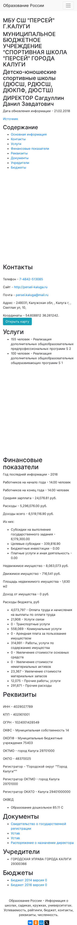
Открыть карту (17, 321)
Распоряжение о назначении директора (42, 843)
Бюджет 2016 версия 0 (29, 885)
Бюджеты (18, 167)
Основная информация (29, 134)
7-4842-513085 (31, 279)
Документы (20, 158)
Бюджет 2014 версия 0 (29, 880)
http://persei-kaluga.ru (30, 287)
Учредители (20, 163)
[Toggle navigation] (68, 5)
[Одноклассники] (35, 922)
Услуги (16, 144)
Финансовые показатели (30, 148)
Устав (15, 833)
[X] (46, 922)
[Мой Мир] (41, 922)
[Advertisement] (38, 219)
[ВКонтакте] (30, 922)
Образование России (23, 5)
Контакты (18, 139)
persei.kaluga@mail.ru (32, 295)
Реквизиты (19, 153)
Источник (10, 119)
